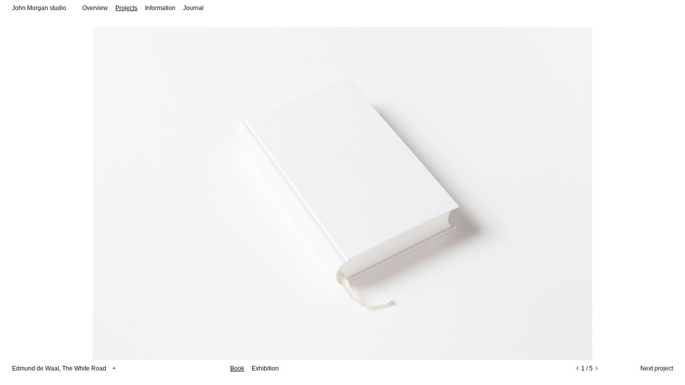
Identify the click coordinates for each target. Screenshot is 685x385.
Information (160, 8)
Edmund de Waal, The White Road (64, 368)
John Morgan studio (39, 8)
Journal (193, 8)
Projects (126, 8)
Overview (95, 8)
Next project (656, 368)
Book (237, 368)
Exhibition (265, 368)
